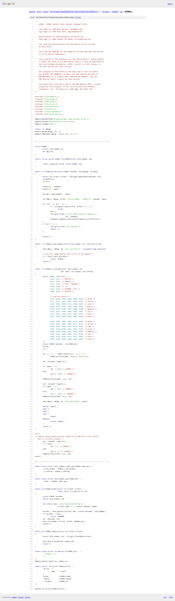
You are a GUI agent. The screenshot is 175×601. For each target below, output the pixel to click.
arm (39, 11)
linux (45, 11)
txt (165, 597)
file (78, 17)
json (171, 597)
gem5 (32, 11)
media (115, 11)
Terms (27, 597)
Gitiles (14, 597)
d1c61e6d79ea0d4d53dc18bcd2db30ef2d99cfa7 (74, 11)
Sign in (170, 4)
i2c (121, 11)
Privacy (21, 597)
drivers (106, 11)
